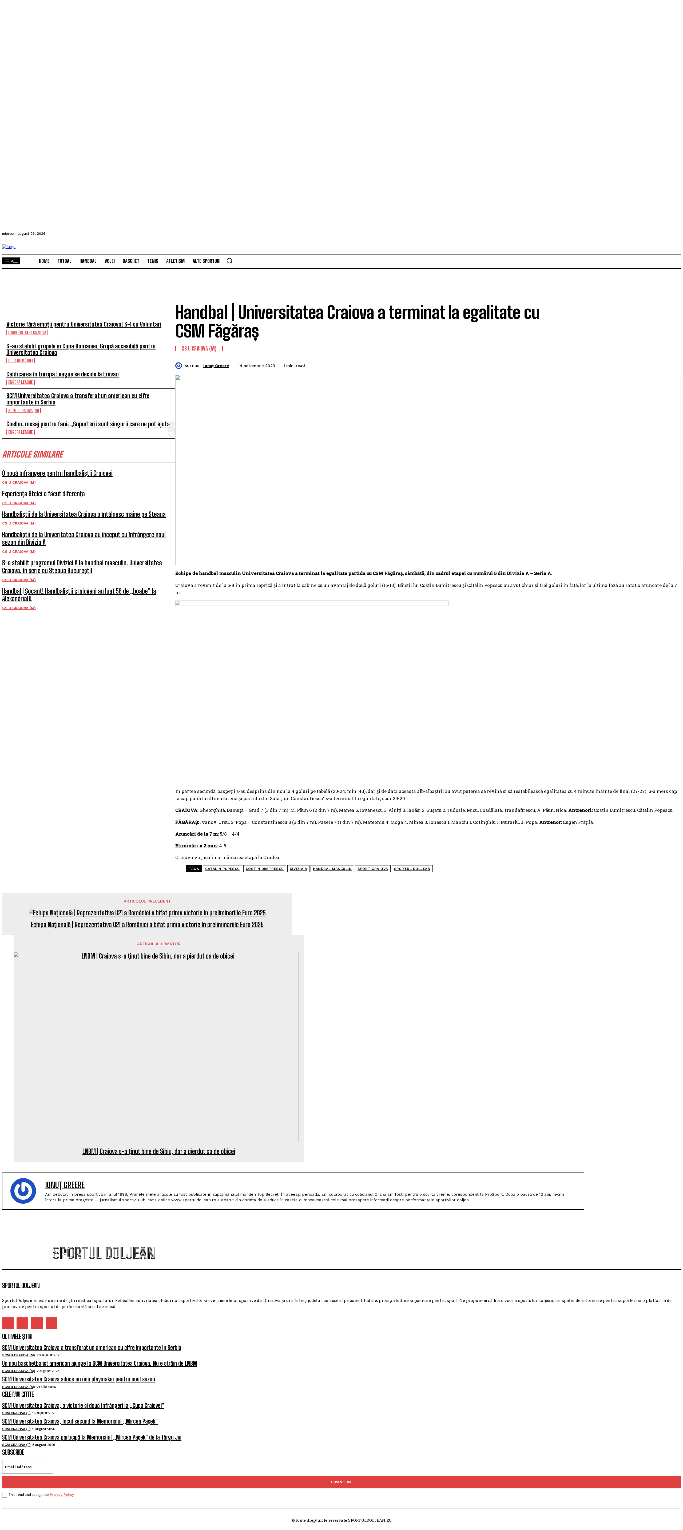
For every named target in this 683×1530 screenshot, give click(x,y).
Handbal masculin (332, 869)
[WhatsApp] (652, 364)
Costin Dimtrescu (265, 869)
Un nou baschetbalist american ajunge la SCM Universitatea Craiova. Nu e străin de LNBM (99, 1363)
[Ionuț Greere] (180, 365)
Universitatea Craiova (27, 332)
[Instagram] (22, 1323)
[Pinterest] (633, 364)
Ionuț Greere (216, 365)
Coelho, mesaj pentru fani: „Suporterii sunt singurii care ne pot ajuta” (89, 424)
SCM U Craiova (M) (23, 410)
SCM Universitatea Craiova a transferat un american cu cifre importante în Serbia (77, 399)
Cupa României (20, 360)
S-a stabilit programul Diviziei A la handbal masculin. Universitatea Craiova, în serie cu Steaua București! (82, 566)
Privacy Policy (62, 1494)
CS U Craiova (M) (19, 482)
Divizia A (298, 869)
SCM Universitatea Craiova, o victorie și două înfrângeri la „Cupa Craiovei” (83, 1405)
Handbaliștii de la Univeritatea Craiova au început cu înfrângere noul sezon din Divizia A (84, 538)
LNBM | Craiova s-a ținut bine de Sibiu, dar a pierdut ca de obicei (158, 1151)
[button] (229, 260)
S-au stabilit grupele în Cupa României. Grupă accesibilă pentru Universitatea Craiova (81, 349)
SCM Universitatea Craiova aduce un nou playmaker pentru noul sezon (78, 1379)
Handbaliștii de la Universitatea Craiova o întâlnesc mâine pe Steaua (84, 514)
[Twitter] (614, 364)
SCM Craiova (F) (16, 1413)
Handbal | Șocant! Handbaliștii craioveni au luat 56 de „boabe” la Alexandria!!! (79, 595)
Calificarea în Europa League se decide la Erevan (62, 374)
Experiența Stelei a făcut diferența (43, 494)
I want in (341, 1482)
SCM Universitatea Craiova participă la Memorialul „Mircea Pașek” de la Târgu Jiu (91, 1437)
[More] (672, 364)
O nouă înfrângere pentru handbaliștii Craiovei (57, 473)
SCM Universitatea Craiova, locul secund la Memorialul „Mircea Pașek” (80, 1421)
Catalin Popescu (222, 869)
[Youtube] (51, 1323)
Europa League (20, 382)
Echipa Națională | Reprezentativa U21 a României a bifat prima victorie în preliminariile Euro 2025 (147, 924)
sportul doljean (412, 869)
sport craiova (373, 869)
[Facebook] (594, 364)
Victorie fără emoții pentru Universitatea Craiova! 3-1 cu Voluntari (83, 324)
